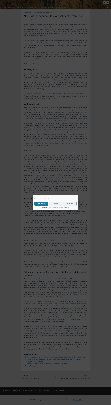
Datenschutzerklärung (57, 207)
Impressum (66, 207)
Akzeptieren (41, 203)
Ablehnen (56, 203)
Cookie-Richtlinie (46, 207)
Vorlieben (70, 203)
